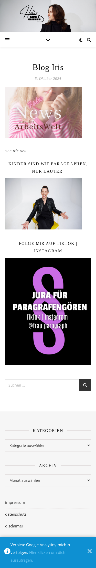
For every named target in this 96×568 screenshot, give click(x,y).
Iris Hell (20, 150)
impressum (15, 502)
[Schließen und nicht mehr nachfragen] (90, 552)
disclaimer (14, 525)
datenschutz (15, 514)
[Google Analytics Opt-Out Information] (7, 552)
